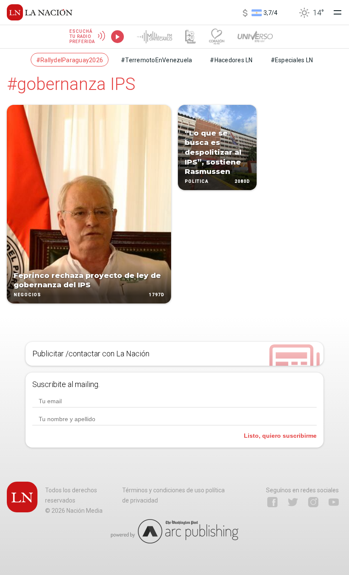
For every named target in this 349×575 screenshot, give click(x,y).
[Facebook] (272, 502)
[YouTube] (333, 502)
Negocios (27, 294)
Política (197, 181)
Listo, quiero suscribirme (280, 435)
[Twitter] (293, 502)
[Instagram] (313, 502)
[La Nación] (39, 12)
